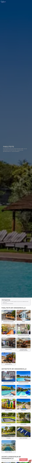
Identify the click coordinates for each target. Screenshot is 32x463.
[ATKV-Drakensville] (3, 1)
